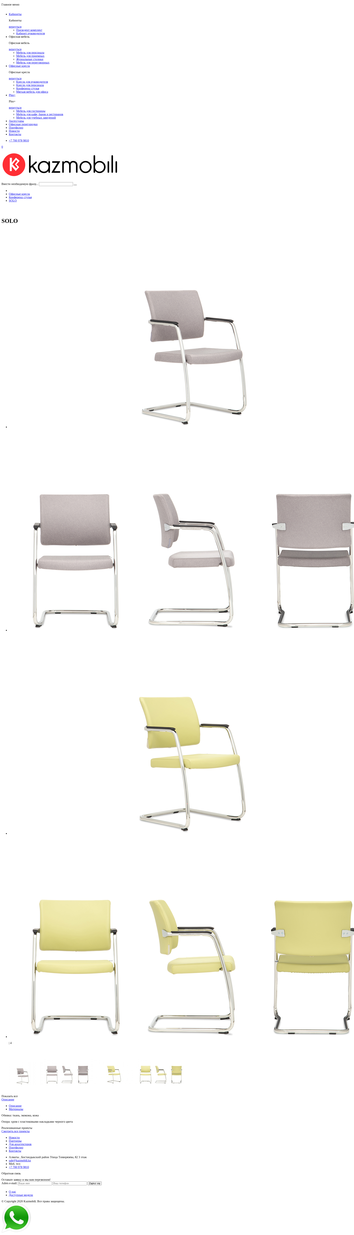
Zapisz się (94, 1183)
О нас (12, 1191)
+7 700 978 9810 (19, 140)
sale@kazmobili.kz (20, 1160)
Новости (14, 130)
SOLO (13, 200)
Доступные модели (21, 1195)
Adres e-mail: (9, 1183)
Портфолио (16, 127)
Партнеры (15, 1140)
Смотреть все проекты (15, 1131)
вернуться (15, 26)
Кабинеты (15, 14)
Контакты (15, 134)
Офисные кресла (19, 65)
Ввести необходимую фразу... (19, 184)
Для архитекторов (20, 1144)
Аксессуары (16, 121)
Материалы (16, 1109)
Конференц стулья (20, 197)
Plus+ (12, 95)
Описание (7, 1099)
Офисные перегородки (23, 124)
